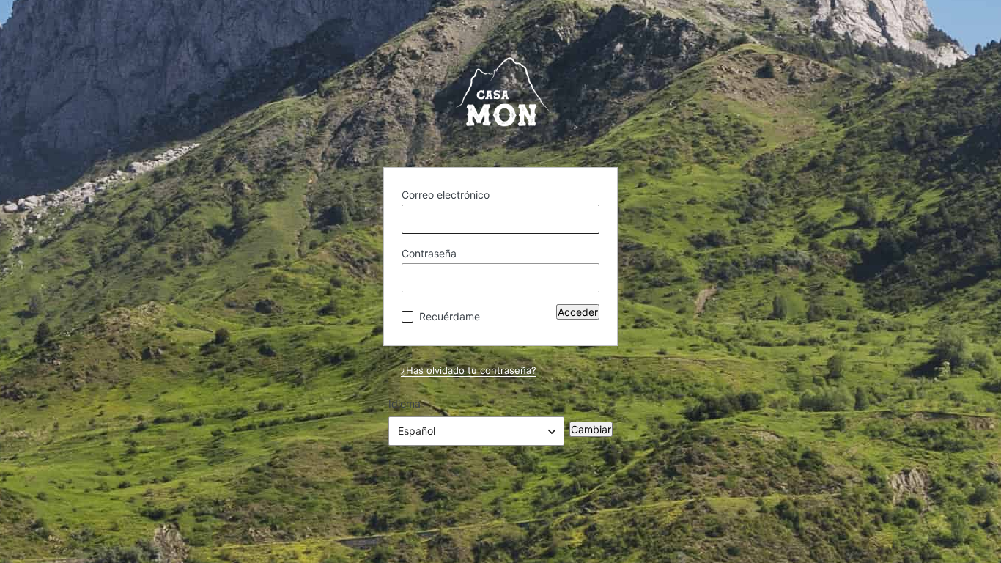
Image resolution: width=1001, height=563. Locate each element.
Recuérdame (449, 316)
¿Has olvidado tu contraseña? (468, 370)
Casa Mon (500, 100)
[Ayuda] (491, 313)
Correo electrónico (446, 194)
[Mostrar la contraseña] (584, 277)
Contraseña (429, 253)
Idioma (404, 403)
